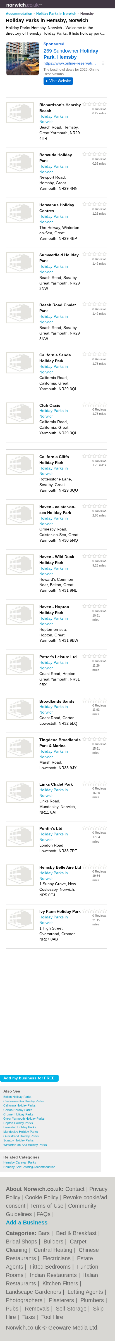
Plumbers (93, 1300)
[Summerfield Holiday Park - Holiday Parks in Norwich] (20, 272)
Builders (54, 1241)
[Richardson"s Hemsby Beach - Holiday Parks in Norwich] (20, 122)
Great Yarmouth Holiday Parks (24, 1118)
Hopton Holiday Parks (18, 1123)
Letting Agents (86, 1292)
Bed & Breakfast (77, 1233)
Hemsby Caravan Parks (19, 1162)
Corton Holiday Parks (17, 1110)
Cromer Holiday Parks (18, 1114)
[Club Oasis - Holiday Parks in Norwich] (20, 423)
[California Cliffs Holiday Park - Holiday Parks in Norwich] (20, 474)
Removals (38, 1309)
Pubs (13, 1309)
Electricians (57, 1258)
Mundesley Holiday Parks (20, 1131)
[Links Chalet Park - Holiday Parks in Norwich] (20, 802)
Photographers (25, 1300)
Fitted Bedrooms (51, 1267)
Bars (44, 1233)
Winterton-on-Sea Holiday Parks (25, 1144)
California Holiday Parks (19, 1105)
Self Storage (72, 1309)
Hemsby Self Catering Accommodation (29, 1167)
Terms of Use (46, 1206)
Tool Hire (52, 1317)
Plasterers (62, 1300)
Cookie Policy (41, 1197)
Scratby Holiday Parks (18, 1140)
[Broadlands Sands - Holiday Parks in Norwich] (20, 719)
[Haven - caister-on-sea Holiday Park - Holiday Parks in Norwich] (20, 524)
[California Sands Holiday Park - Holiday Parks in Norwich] (20, 372)
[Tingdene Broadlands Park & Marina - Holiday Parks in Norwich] (20, 757)
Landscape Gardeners (34, 1292)
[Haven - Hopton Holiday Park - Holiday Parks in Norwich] (20, 624)
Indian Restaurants (54, 1275)
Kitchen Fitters (61, 1283)
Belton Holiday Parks (17, 1096)
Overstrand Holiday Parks (21, 1136)
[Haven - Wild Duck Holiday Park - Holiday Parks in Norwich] (20, 574)
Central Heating (54, 1250)
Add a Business (26, 1222)
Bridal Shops (22, 1241)
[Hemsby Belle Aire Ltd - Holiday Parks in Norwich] (20, 885)
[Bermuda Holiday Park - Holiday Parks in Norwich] (20, 172)
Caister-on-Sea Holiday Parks (23, 1101)
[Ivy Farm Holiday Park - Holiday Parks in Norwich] (20, 929)
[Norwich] (42, 8)
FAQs (44, 1214)
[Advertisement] (57, 1010)
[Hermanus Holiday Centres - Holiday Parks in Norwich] (20, 222)
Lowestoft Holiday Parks (19, 1127)
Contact (75, 1189)
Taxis (29, 1317)
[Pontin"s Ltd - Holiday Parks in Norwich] (20, 846)
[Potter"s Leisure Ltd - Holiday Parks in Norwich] (20, 674)
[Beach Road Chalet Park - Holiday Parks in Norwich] (20, 322)
